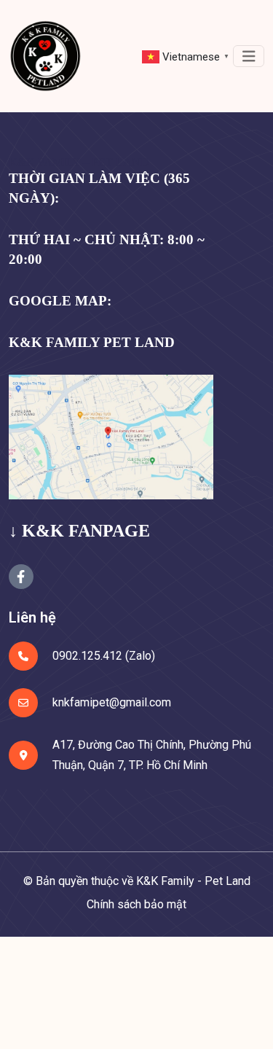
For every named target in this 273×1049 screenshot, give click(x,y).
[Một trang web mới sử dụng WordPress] (45, 56)
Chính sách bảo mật (136, 904)
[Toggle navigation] (249, 56)
